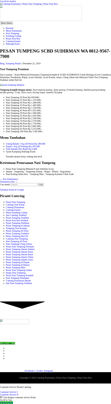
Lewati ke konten (8, 1)
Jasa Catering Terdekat (16, 215)
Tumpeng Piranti (13, 63)
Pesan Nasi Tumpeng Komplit (19, 275)
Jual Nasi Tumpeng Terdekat (19, 283)
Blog (2, 63)
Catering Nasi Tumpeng (17, 238)
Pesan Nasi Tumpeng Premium (20, 246)
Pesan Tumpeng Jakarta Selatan (20, 249)
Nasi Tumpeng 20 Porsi (16, 241)
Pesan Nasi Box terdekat (17, 220)
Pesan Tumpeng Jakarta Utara (19, 259)
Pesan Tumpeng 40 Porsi (17, 231)
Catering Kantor (13, 210)
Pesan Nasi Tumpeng (15, 202)
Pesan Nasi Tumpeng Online (19, 270)
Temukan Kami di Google (12, 189)
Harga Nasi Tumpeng (15, 273)
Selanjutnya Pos (8, 181)
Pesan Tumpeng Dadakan (17, 223)
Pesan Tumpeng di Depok (17, 262)
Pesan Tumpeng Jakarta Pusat (19, 252)
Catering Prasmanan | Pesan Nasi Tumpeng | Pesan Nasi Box (64, 378)
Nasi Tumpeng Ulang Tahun (19, 244)
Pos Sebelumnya (9, 179)
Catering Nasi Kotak (15, 204)
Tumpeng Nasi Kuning (16, 228)
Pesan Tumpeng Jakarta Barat (19, 254)
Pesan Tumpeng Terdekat (17, 218)
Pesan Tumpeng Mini (15, 267)
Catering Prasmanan (15, 207)
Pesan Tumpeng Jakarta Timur (19, 257)
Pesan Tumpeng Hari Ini (17, 236)
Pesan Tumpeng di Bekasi (17, 265)
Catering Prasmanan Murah (18, 280)
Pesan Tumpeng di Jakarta (18, 225)
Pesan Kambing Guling (16, 212)
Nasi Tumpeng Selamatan (17, 278)
